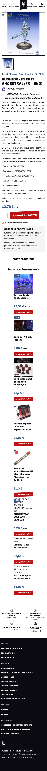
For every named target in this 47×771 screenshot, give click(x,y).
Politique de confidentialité (15, 729)
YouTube (17, 751)
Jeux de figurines (9, 686)
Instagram (28, 751)
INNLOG (32, 757)
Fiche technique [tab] (23, 259)
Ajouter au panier (24, 215)
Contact (5, 710)
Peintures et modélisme (13, 699)
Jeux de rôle (7, 694)
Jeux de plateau (9, 690)
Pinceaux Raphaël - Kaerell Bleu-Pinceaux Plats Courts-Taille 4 (23, 474)
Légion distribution (11, 649)
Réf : (10, 89)
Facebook (6, 751)
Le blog (4, 714)
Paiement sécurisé (10, 734)
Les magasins (8, 653)
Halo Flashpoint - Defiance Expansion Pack (23, 426)
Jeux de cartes (8, 681)
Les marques (7, 657)
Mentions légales (10, 757)
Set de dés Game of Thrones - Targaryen (23, 382)
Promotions (7, 668)
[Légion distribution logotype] (23, 4)
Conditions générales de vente (16, 725)
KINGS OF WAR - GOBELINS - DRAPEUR (22, 517)
